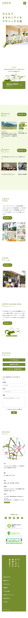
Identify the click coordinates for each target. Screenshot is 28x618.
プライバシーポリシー (12, 409)
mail (22, 518)
